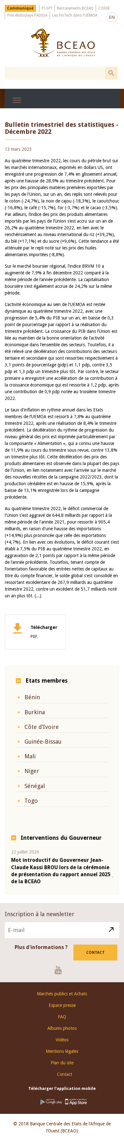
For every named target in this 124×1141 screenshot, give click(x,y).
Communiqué (20, 8)
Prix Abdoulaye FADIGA (27, 15)
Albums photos (62, 1028)
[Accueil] (63, 43)
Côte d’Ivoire (41, 727)
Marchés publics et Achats (62, 993)
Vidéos (62, 1039)
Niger (31, 771)
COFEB (104, 8)
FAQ (62, 1016)
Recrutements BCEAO (75, 8)
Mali (30, 756)
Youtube (60, 969)
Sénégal (34, 786)
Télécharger (44, 632)
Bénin (32, 697)
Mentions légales (62, 1051)
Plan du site (62, 1062)
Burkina (34, 712)
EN (112, 17)
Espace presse (62, 1005)
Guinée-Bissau (42, 741)
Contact (95, 952)
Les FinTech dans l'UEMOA (74, 15)
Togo (31, 800)
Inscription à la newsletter (39, 914)
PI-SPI (47, 8)
